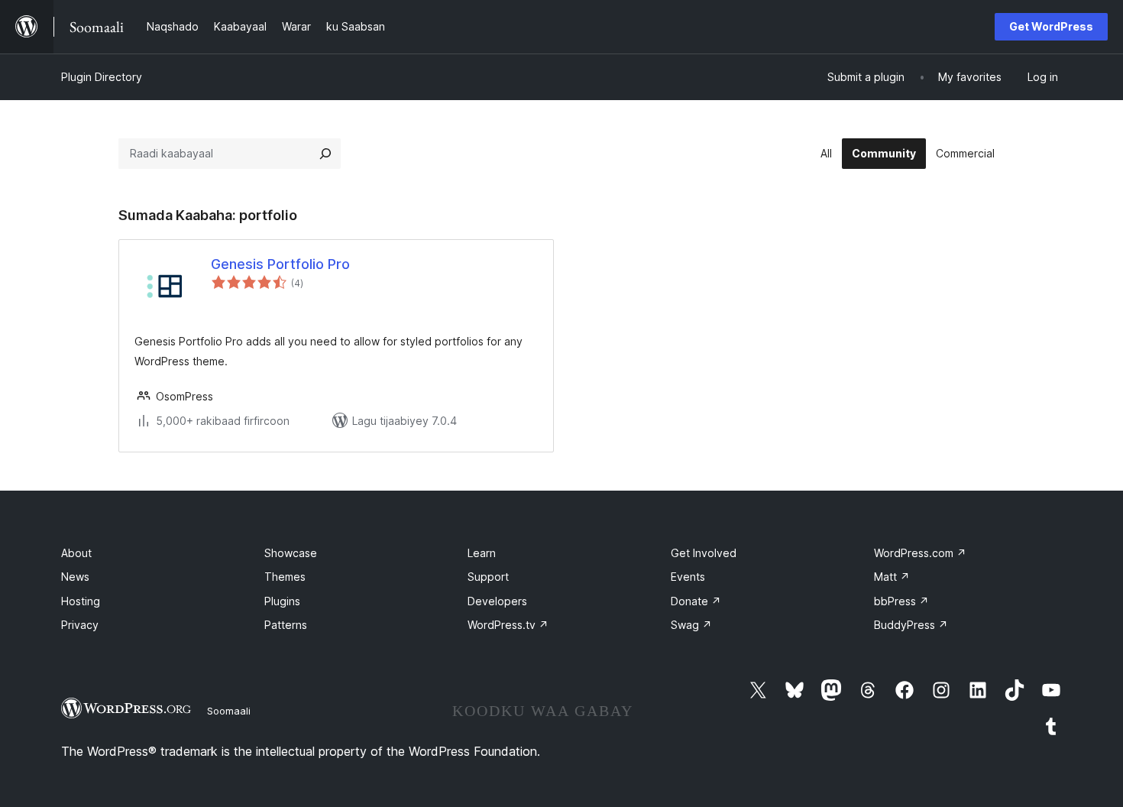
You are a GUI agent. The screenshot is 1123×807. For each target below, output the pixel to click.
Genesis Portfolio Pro (280, 264)
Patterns (285, 624)
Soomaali (229, 711)
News (75, 576)
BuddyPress (911, 624)
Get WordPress (1051, 26)
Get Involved (703, 552)
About (76, 552)
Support (488, 576)
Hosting (80, 601)
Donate (696, 601)
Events (688, 576)
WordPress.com (920, 552)
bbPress (901, 601)
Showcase (290, 552)
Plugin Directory (101, 76)
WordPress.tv (508, 624)
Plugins (282, 601)
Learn (482, 552)
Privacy (80, 624)
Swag (691, 624)
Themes (285, 576)
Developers (497, 601)
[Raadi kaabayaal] (325, 153)
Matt (892, 576)
